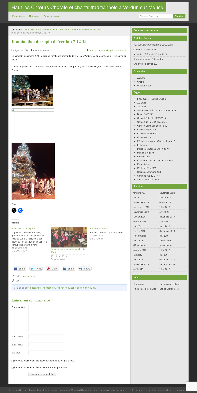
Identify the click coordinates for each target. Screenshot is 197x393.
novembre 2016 (141, 264)
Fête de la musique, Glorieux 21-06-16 (156, 141)
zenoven (119, 389)
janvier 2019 (139, 230)
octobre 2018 (139, 235)
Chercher (179, 16)
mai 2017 (164, 254)
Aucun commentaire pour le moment (108, 50)
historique (142, 144)
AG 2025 (141, 106)
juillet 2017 (164, 249)
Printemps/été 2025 (146, 168)
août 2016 (138, 269)
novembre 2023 (141, 202)
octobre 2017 (139, 249)
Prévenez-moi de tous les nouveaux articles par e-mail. (41, 367)
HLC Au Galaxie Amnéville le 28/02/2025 (153, 44)
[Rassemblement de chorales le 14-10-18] (69, 237)
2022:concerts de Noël (148, 179)
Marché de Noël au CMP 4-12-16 (153, 148)
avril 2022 (164, 211)
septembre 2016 (167, 264)
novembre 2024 (167, 192)
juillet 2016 (164, 269)
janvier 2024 (165, 197)
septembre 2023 (141, 207)
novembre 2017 (167, 245)
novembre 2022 (141, 211)
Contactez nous (51, 16)
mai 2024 (138, 197)
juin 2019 (163, 221)
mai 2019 (138, 226)
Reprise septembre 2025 (149, 171)
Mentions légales (145, 152)
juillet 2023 (164, 207)
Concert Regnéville (146, 129)
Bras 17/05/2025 (145, 114)
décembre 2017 (141, 245)
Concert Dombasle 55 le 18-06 (152, 125)
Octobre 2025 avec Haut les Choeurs (155, 160)
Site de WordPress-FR (170, 288)
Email (18, 344)
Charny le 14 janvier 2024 (146, 63)
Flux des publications (169, 283)
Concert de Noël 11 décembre (152, 121)
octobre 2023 (165, 202)
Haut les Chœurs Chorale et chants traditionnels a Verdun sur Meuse (87, 6)
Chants (140, 81)
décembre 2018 (167, 230)
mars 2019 (164, 226)
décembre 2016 (167, 259)
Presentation (18, 16)
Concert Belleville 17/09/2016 (151, 118)
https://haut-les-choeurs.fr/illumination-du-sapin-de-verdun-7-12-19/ (63, 287)
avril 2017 (138, 259)
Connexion (138, 283)
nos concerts (143, 156)
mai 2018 (164, 235)
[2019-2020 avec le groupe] (31, 239)
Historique (34, 16)
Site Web (16, 352)
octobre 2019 (139, 221)
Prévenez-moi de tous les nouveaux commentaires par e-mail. (44, 360)
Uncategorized (144, 85)
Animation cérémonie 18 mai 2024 (150, 54)
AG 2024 (141, 102)
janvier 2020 (139, 216)
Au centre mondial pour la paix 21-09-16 (157, 110)
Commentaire (18, 307)
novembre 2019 (167, 216)
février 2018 (165, 240)
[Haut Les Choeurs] (109, 233)
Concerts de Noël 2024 (144, 49)
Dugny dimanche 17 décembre (148, 58)
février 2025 (139, 192)
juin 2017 (137, 254)
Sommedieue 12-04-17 (148, 175)
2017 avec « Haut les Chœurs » (152, 98)
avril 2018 (138, 240)
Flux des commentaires (144, 288)
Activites (98, 29)
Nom (17, 336)
